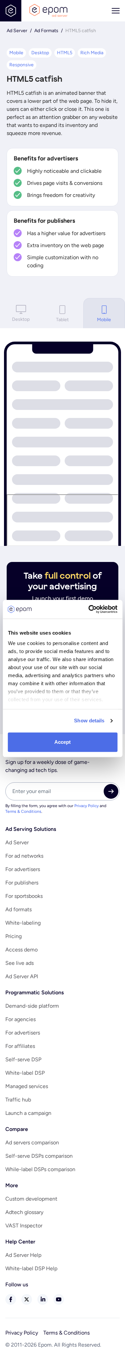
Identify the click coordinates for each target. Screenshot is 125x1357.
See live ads (19, 963)
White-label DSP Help (31, 1268)
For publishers (21, 882)
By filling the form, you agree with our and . (55, 808)
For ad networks (24, 856)
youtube (58, 1299)
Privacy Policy (86, 805)
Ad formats (18, 909)
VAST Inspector (23, 1225)
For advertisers (22, 869)
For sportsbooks (24, 896)
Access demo (21, 949)
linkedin (42, 1299)
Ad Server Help (23, 1255)
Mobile (16, 53)
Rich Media (91, 53)
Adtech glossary (24, 1212)
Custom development (31, 1199)
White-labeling (23, 923)
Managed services (26, 1086)
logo (48, 10)
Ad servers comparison (32, 1142)
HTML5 (64, 53)
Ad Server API (21, 976)
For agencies (20, 1019)
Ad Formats (46, 30)
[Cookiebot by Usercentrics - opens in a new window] (89, 609)
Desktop (40, 53)
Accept (62, 742)
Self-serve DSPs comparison (39, 1156)
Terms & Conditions (23, 811)
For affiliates (20, 1046)
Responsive (21, 65)
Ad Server (17, 30)
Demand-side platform (32, 1006)
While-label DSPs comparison (40, 1169)
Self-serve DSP (23, 1059)
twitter (26, 1299)
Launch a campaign (28, 1113)
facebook (10, 1299)
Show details (89, 720)
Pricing (13, 936)
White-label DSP (25, 1073)
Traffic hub (18, 1099)
